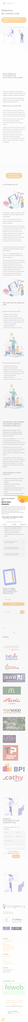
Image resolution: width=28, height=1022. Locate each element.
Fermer (4, 524)
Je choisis (14, 524)
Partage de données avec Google (9, 518)
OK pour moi (23, 524)
